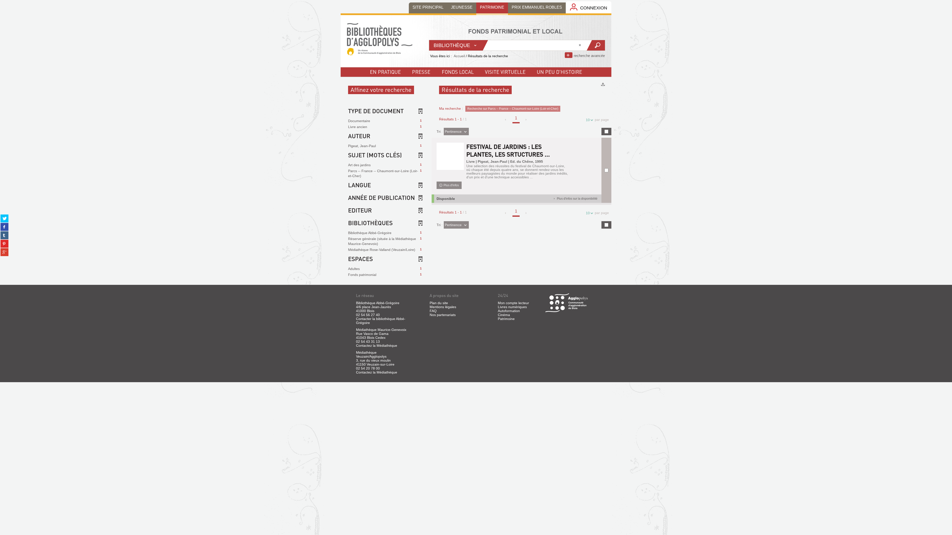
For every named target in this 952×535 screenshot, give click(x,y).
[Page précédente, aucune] (505, 119)
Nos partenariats (443, 315)
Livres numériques (512, 307)
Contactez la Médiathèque (376, 346)
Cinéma (504, 315)
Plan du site (439, 303)
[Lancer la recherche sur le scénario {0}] (595, 45)
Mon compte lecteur (513, 303)
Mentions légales (443, 307)
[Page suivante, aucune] (526, 119)
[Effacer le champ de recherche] (580, 45)
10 (588, 120)
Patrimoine (506, 319)
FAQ (433, 311)
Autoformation (509, 311)
